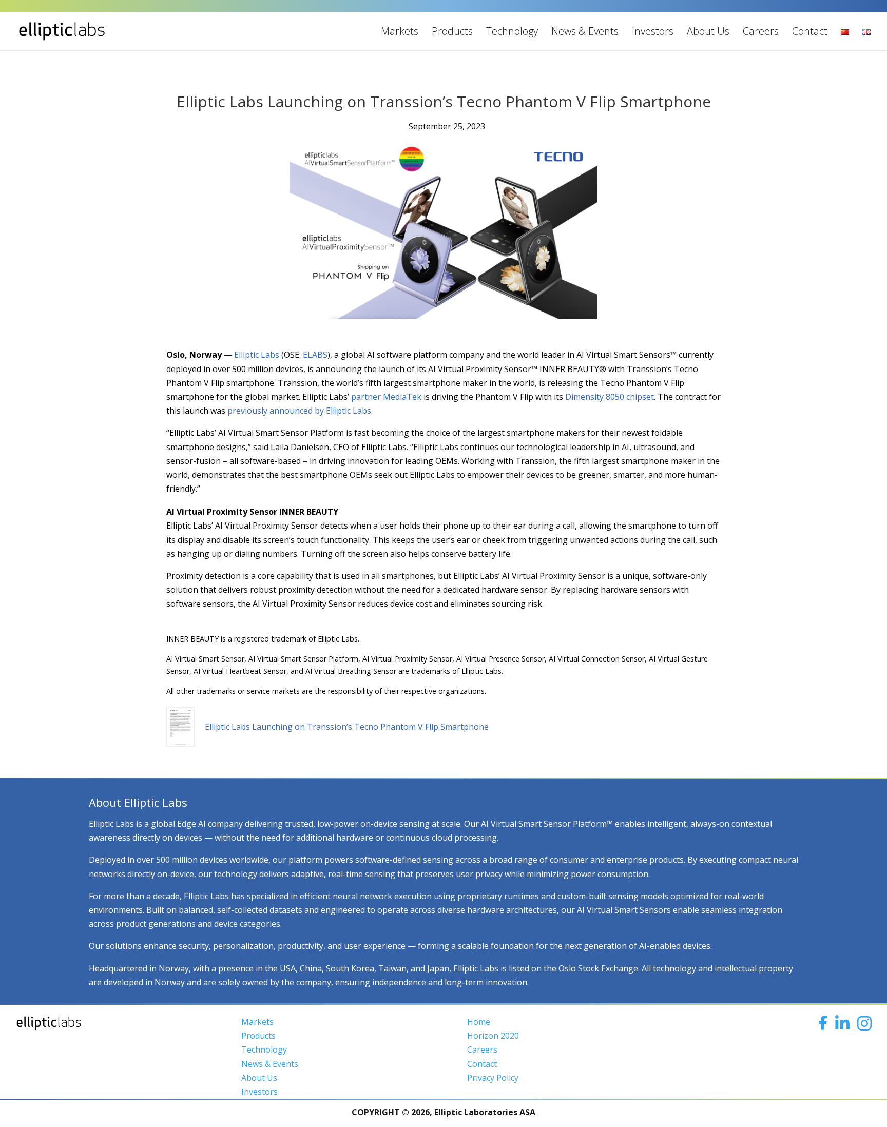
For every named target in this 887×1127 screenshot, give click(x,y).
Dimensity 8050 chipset (609, 396)
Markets (399, 31)
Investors (652, 31)
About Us (708, 31)
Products (452, 31)
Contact (809, 31)
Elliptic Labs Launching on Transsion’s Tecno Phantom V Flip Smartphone (347, 726)
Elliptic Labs (255, 354)
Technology (512, 31)
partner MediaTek (386, 396)
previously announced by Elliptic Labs (299, 410)
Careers (761, 31)
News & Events (585, 31)
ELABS (314, 354)
